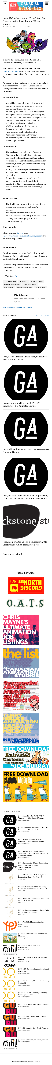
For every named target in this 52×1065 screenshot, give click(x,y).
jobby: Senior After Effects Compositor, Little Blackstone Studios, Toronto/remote (25, 543)
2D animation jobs (10, 281)
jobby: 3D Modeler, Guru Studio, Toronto (33, 1028)
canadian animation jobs (12, 284)
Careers (20, 233)
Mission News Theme (19, 1062)
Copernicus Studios (11, 71)
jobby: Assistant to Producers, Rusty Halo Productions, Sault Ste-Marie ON (32, 887)
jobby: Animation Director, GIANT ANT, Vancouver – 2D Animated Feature (22, 404)
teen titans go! (40, 287)
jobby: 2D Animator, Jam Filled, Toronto (33, 1040)
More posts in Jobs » (42, 315)
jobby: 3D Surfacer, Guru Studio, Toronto (33, 1004)
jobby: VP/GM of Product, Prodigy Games (31, 923)
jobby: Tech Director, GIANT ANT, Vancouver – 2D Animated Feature (25, 358)
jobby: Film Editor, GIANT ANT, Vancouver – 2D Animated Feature (26, 451)
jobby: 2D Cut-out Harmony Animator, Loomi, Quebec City (32, 994)
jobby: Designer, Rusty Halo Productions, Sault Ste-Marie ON (33, 899)
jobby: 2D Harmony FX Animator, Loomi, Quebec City (33, 982)
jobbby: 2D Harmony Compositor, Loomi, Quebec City (33, 970)
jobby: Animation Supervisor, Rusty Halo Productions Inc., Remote (33, 911)
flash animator (9, 287)
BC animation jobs (37, 281)
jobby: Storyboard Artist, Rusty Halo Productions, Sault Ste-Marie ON (32, 876)
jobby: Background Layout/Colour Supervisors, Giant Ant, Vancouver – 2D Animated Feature (25, 497)
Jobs (15, 276)
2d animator (23, 281)
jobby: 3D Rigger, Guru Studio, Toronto (32, 1016)
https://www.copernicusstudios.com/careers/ (23, 235)
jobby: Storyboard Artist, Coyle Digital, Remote (33, 958)
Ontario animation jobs (24, 287)
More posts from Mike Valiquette (17, 307)
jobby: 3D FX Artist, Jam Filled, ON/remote (29, 946)
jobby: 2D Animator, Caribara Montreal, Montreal (33, 935)
